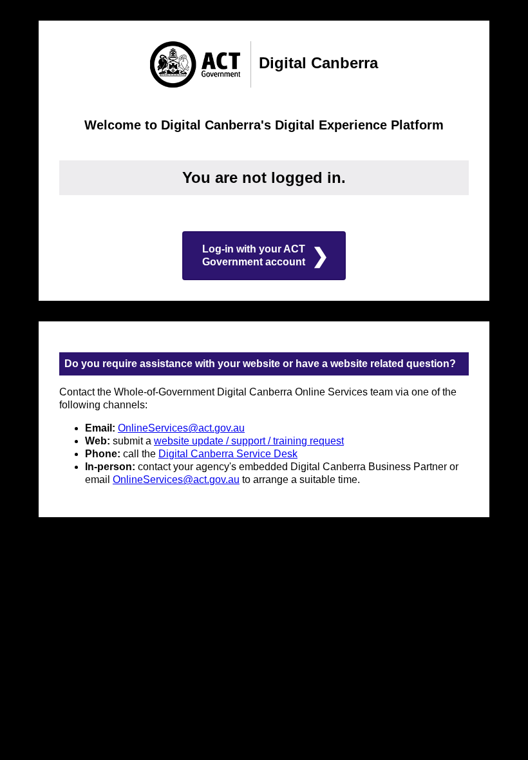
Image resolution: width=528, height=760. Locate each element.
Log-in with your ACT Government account (253, 255)
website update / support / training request (249, 440)
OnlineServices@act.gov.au (181, 428)
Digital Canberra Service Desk (227, 453)
